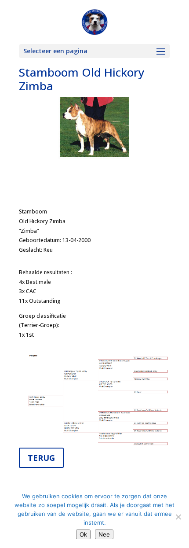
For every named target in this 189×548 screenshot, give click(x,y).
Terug (41, 457)
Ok (83, 534)
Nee (104, 534)
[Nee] (178, 516)
